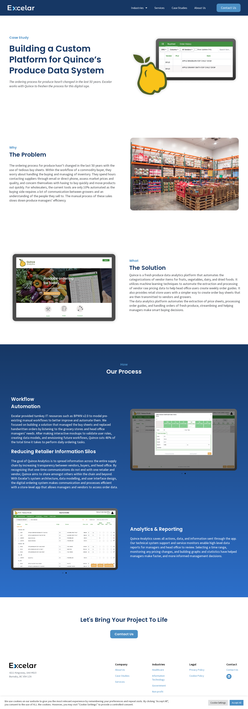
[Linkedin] (228, 676)
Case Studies (179, 8)
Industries (137, 8)
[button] (181, 473)
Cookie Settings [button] (218, 702)
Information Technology (158, 677)
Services (159, 8)
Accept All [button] (236, 702)
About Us (200, 8)
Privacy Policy (196, 669)
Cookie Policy (196, 675)
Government (159, 685)
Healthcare (158, 669)
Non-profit (157, 691)
